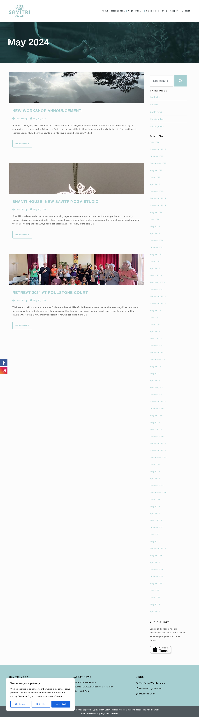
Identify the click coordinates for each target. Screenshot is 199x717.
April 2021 (155, 380)
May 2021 (155, 373)
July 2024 (155, 219)
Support (174, 11)
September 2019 (158, 457)
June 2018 (155, 499)
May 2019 (155, 471)
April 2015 (155, 611)
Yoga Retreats (135, 11)
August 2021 (156, 366)
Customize (20, 704)
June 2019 (155, 464)
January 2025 (157, 191)
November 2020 (158, 401)
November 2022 (158, 303)
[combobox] (161, 80)
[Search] (180, 80)
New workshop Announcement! (47, 111)
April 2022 (155, 331)
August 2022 (156, 310)
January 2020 (157, 436)
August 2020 (156, 415)
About (105, 11)
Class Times (152, 11)
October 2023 (157, 247)
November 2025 (158, 149)
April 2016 (155, 562)
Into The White (153, 710)
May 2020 (155, 422)
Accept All (61, 704)
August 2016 (156, 555)
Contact (186, 11)
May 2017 (155, 541)
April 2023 (155, 268)
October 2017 (157, 527)
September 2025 (158, 163)
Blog (164, 11)
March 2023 (156, 275)
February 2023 (157, 282)
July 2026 (155, 142)
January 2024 (157, 240)
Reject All (40, 704)
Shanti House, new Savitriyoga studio (55, 201)
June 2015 (155, 597)
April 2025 (155, 184)
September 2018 (158, 492)
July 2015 (155, 590)
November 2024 (158, 205)
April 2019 (155, 478)
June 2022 (155, 324)
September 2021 (158, 359)
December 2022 (158, 296)
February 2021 (157, 387)
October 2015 (157, 576)
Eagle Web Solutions (109, 713)
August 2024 (156, 212)
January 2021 (157, 394)
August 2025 (156, 170)
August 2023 (156, 254)
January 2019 (157, 485)
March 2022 (156, 338)
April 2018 (155, 513)
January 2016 (157, 569)
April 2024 (155, 233)
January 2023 (157, 289)
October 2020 (157, 408)
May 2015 (155, 604)
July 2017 (155, 534)
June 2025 (155, 177)
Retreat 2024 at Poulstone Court (50, 292)
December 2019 (158, 443)
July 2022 (155, 317)
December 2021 (158, 352)
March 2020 (156, 429)
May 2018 (155, 506)
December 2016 (158, 548)
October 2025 (157, 156)
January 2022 (157, 345)
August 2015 (156, 583)
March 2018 (156, 520)
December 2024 (158, 198)
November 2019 (158, 450)
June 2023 (155, 261)
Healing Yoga (118, 11)
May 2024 (155, 226)
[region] (40, 694)
